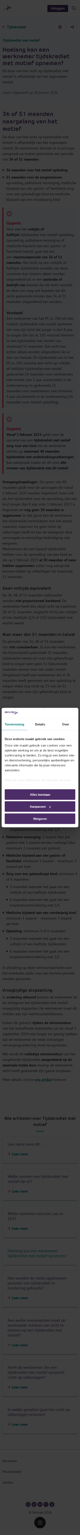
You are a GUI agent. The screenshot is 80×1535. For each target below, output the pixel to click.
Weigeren (40, 819)
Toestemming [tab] (14, 724)
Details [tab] (40, 724)
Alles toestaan (40, 794)
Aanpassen (38, 806)
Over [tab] (65, 724)
